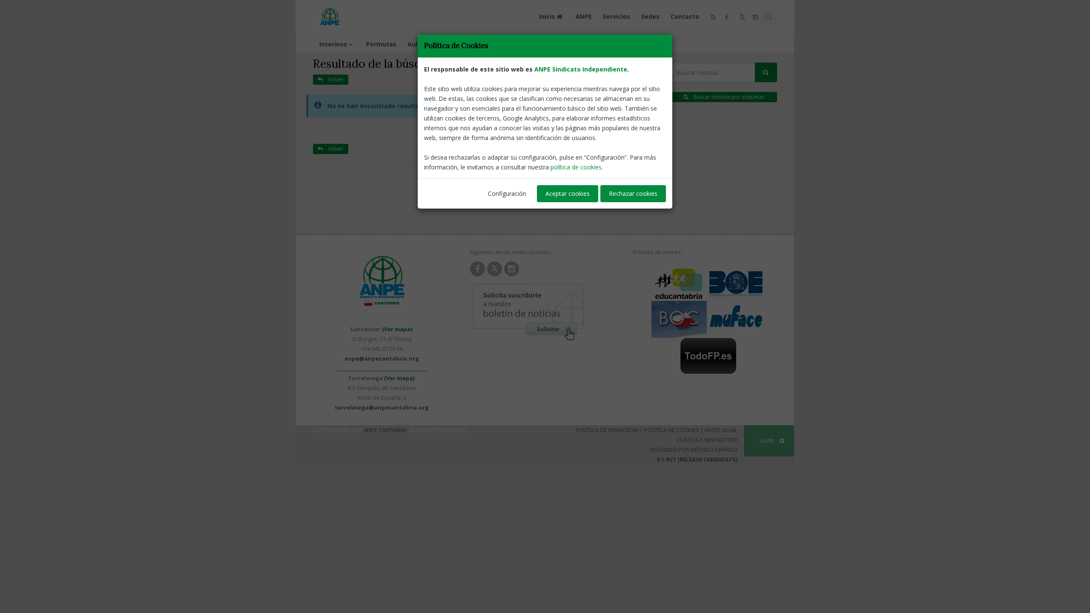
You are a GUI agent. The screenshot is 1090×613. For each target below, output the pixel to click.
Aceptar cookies (567, 193)
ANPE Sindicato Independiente (580, 69)
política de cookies (576, 167)
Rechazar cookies (633, 193)
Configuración (507, 193)
